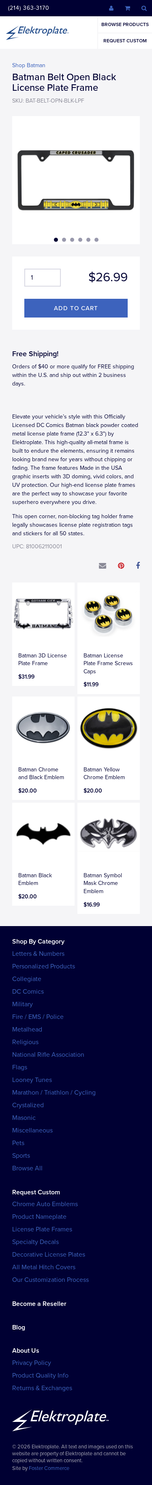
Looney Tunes (32, 1080)
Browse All (27, 1168)
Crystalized (28, 1105)
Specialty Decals (35, 1242)
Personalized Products (43, 966)
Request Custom (125, 41)
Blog (18, 1327)
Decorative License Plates (48, 1255)
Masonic (24, 1118)
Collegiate (26, 979)
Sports (21, 1156)
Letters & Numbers (38, 954)
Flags (19, 1067)
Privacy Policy (31, 1363)
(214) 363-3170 (28, 7)
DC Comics (28, 992)
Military (22, 1004)
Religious (25, 1042)
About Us (25, 1351)
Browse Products (125, 24)
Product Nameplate (39, 1217)
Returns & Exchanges (42, 1388)
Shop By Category (38, 941)
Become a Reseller (39, 1304)
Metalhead (27, 1029)
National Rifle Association (48, 1055)
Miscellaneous (32, 1130)
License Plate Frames (42, 1229)
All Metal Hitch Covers (43, 1267)
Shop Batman (28, 65)
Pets (18, 1143)
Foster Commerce (49, 1468)
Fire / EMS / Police (38, 1017)
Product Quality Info (40, 1375)
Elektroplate (37, 32)
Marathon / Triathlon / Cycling (54, 1093)
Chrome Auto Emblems (45, 1204)
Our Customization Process (50, 1280)
